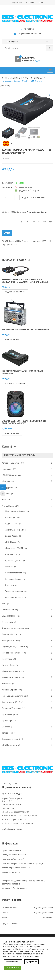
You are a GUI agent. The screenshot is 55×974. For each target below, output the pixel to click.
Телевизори (7, 733)
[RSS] (16, 783)
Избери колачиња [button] (13, 962)
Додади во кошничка (34, 198)
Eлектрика (6, 469)
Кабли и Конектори (11, 653)
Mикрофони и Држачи (15, 511)
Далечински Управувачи (13, 628)
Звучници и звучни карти (13, 647)
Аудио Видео (16, 78)
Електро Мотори (9, 634)
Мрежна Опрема (9, 690)
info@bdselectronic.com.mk (13, 829)
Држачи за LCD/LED (14, 548)
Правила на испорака (11, 850)
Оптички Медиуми (13, 573)
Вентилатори (8, 610)
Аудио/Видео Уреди (34, 78)
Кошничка (30, 3)
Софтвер (6, 727)
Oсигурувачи (7, 487)
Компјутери (7, 659)
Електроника (8, 640)
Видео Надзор (8, 616)
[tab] (7, 233)
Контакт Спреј (8, 665)
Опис (7, 232)
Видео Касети (11, 536)
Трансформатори (10, 739)
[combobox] (27, 48)
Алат (4, 500)
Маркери (9, 566)
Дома (4, 78)
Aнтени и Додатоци (11, 463)
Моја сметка (17, 3)
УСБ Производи (9, 745)
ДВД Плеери (11, 542)
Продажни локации (10, 924)
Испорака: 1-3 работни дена (14, 888)
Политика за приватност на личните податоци (22, 863)
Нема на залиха (12, 339)
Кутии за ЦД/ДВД (13, 560)
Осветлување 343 (10, 702)
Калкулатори (11, 554)
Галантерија (7, 622)
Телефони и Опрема (14, 591)
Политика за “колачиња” (13, 859)
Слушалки (9, 585)
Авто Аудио (10, 517)
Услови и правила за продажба (16, 868)
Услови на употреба (11, 872)
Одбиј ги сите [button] (31, 962)
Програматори (8, 714)
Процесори (7, 720)
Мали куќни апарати (11, 671)
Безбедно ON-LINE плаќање (14, 855)
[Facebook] (5, 783)
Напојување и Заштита (12, 696)
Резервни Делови (13, 579)
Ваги (4, 603)
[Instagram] (10, 783)
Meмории (6, 481)
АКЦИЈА (6, 493)
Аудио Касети (11, 523)
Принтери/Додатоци (11, 708)
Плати (40, 3)
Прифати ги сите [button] (12, 968)
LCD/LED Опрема (9, 475)
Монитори (6, 683)
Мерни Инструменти (11, 677)
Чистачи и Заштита (14, 597)
